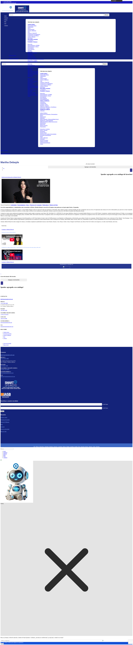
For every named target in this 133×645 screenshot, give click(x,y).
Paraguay (90, 446)
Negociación (30, 79)
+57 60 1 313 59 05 (4, 314)
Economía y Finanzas (32, 41)
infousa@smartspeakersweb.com (7, 326)
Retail (29, 88)
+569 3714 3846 (4, 318)
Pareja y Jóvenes (31, 82)
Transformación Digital (33, 94)
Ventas (29, 96)
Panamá (67, 446)
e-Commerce (30, 40)
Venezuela (82, 446)
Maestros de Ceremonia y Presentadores (36, 66)
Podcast (5, 19)
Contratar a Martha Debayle (8, 229)
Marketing (30, 70)
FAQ (5, 23)
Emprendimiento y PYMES (33, 45)
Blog (5, 21)
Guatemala (47, 446)
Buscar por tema (12, 55)
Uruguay (86, 446)
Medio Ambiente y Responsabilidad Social (37, 71)
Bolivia (64, 446)
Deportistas (30, 38)
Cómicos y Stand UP (32, 33)
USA (34, 446)
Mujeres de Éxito (31, 78)
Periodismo (30, 83)
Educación (30, 44)
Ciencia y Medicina (32, 30)
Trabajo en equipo (32, 93)
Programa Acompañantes (33, 87)
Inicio (5, 15)
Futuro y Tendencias (32, 52)
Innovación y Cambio (32, 60)
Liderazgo (30, 63)
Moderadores (30, 75)
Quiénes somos (6, 332)
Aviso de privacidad (7, 343)
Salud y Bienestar (31, 89)
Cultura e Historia (31, 36)
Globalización (31, 55)
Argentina (97, 446)
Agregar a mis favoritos (90, 167)
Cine (29, 31)
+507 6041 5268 (4, 310)
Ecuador (76, 446)
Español (114, 0)
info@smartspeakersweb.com (9, 2)
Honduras (51, 446)
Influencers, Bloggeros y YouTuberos (36, 59)
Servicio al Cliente (32, 92)
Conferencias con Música (33, 35)
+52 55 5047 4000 (7, 1)
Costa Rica (60, 446)
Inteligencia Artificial (32, 61)
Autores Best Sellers (44, 74)
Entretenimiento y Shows (33, 46)
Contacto (6, 25)
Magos (29, 67)
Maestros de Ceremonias (36, 205)
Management (30, 68)
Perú (79, 446)
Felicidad (30, 50)
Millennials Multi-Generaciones (34, 73)
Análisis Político (43, 73)
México (37, 446)
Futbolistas (30, 51)
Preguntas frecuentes (7, 333)
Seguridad (30, 91)
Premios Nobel (31, 84)
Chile (94, 446)
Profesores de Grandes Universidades (36, 86)
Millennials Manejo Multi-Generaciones (48, 121)
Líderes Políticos (31, 65)
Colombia (72, 446)
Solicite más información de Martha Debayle (11, 177)
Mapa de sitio (6, 344)
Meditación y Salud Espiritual (34, 72)
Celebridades (30, 26)
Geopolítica (30, 54)
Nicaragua (55, 446)
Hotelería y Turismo (32, 57)
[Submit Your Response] (102, 640)
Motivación (30, 76)
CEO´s (29, 28)
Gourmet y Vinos (31, 56)
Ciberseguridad (31, 29)
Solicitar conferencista (13, 58)
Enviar (2, 411)
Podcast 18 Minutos (7, 335)
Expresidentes (31, 47)
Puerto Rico (41, 446)
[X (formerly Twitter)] (3, 168)
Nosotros (6, 17)
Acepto (2, 643)
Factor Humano (31, 49)
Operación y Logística (32, 81)
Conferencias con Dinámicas (34, 34)
